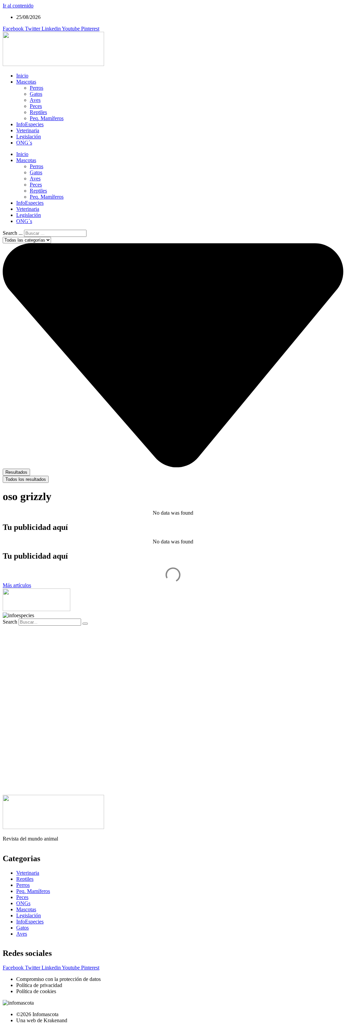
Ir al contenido (18, 5)
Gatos (36, 94)
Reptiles (38, 112)
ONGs (23, 903)
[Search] (85, 624)
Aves (35, 100)
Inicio (22, 76)
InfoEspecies (30, 124)
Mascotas (26, 82)
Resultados (16, 472)
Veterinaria (27, 130)
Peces (36, 106)
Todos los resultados (25, 479)
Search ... (13, 233)
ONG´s (24, 143)
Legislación (28, 136)
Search (10, 622)
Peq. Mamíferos (47, 118)
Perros (36, 88)
